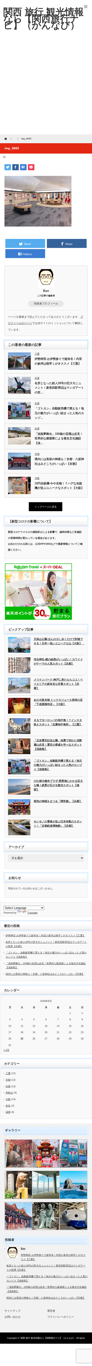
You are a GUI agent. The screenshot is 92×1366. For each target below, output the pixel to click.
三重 (37, 353)
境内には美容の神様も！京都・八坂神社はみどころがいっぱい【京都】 (59, 461)
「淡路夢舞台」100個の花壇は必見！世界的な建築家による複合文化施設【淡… (59, 438)
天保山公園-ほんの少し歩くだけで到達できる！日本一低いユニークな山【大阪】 (59, 641)
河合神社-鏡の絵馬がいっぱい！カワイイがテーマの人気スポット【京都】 (58, 661)
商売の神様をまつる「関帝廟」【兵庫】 (58, 801)
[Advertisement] (46, 85)
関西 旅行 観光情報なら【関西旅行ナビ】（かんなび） (48, 1338)
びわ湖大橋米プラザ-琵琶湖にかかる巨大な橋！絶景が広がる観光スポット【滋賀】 (58, 785)
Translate (32, 912)
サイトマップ (12, 1310)
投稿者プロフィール (46, 303)
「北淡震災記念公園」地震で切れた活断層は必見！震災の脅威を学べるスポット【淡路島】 (58, 744)
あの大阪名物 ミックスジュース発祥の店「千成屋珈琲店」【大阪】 (58, 702)
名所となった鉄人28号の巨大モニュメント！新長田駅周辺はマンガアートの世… (59, 387)
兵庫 (37, 378)
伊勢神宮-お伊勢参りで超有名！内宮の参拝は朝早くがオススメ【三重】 (58, 361)
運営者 (51, 1310)
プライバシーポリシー (60, 1316)
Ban (46, 291)
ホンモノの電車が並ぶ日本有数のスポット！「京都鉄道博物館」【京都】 (58, 823)
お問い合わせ (12, 1316)
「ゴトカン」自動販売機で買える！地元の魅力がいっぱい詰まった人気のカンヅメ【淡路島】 (58, 765)
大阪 (37, 478)
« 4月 (6, 1050)
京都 (37, 454)
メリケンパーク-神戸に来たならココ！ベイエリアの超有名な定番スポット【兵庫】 (58, 684)
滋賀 (8, 1112)
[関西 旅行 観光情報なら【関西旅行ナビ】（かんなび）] (43, 18)
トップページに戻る (46, 506)
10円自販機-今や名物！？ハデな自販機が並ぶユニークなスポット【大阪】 (59, 486)
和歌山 (9, 1092)
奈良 (8, 1105)
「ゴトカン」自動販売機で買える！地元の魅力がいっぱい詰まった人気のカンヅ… (59, 413)
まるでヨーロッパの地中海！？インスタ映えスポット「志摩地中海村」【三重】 (58, 722)
